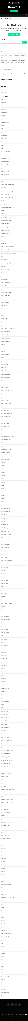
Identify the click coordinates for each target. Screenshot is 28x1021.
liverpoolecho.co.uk (7, 518)
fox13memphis (5, 348)
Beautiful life (5, 214)
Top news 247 (5, 809)
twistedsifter (5, 819)
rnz (3, 704)
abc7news (4, 135)
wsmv (3, 953)
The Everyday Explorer (7, 753)
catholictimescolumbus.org (9, 253)
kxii (3, 498)
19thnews (4, 112)
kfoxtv (3, 469)
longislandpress (6, 528)
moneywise (5, 577)
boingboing (5, 227)
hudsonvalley (5, 410)
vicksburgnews (6, 838)
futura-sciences (6, 377)
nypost (4, 655)
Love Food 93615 (6, 534)
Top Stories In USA (6, 812)
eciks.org (4, 305)
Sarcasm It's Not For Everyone (9, 708)
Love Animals (5, 531)
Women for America (7, 933)
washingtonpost (6, 855)
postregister (5, 681)
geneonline (5, 380)
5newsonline (5, 122)
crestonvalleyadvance (7, 292)
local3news (5, 524)
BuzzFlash (4, 243)
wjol (3, 917)
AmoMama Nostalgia (7, 168)
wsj (3, 950)
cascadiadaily (5, 250)
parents (4, 672)
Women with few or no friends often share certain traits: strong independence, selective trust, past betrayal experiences (13, 67)
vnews (3, 842)
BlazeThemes (14, 1016)
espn (3, 315)
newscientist (5, 629)
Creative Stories (6, 289)
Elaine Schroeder (6, 312)
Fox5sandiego (5, 364)
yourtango (4, 995)
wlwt (3, 927)
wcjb (3, 868)
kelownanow (5, 465)
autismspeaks (5, 194)
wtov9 (3, 969)
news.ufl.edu (5, 622)
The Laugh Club (6, 757)
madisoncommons (6, 541)
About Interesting (6, 142)
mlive (3, 570)
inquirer (4, 429)
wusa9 (4, 972)
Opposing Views (6, 662)
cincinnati (4, 266)
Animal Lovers (5, 171)
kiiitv (3, 472)
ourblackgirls (5, 665)
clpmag (4, 272)
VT (3, 845)
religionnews (5, 701)
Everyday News (6, 331)
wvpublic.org (5, 976)
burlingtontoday (6, 236)
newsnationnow (6, 632)
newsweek (4, 639)
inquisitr (4, 433)
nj (2, 642)
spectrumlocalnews (7, 740)
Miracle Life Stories (7, 560)
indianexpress (5, 426)
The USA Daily (5, 770)
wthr (3, 959)
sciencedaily (5, 717)
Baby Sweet (5, 204)
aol (3, 181)
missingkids (5, 567)
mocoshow (5, 573)
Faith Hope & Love (6, 338)
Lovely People (5, 537)
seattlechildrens (6, 724)
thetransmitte (5, 793)
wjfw (3, 914)
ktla (3, 492)
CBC (3, 256)
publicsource (5, 688)
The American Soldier (7, 750)
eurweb (4, 325)
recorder (4, 698)
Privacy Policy (15, 1009)
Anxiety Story (5, 178)
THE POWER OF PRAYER (8, 760)
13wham (4, 106)
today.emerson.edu (7, 806)
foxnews (4, 367)
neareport (4, 600)
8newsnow (5, 128)
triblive (4, 815)
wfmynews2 (5, 891)
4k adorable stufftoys (7, 119)
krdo (3, 479)
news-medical (6, 609)
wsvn (3, 956)
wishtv (4, 901)
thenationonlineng (6, 783)
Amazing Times (6, 158)
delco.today (5, 299)
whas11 (4, 894)
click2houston (5, 269)
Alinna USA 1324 (6, 151)
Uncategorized (6, 825)
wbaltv (4, 858)
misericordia (5, 564)
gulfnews (4, 394)
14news (4, 109)
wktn (3, 920)
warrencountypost (6, 851)
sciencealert (5, 714)
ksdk (3, 482)
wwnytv (4, 979)
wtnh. (3, 966)
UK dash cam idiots (7, 822)
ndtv (3, 596)
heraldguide (5, 400)
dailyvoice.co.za (6, 295)
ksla (3, 485)
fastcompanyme (6, 341)
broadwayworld (6, 233)
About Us (14, 1010)
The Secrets (5, 766)
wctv (3, 874)
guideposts (5, 387)
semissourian (5, 727)
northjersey (5, 645)
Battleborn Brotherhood (8, 207)
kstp (3, 488)
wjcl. (3, 910)
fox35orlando (5, 354)
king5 (3, 475)
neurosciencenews (7, 603)
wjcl (3, 907)
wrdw (3, 946)
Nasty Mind (5, 586)
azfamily (4, 200)
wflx (3, 887)
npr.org (4, 652)
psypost (4, 685)
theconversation (6, 776)
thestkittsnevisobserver (8, 789)
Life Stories (5, 514)
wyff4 (3, 982)
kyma (3, 501)
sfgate (3, 730)
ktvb (3, 495)
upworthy (4, 829)
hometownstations (7, 407)
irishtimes (4, 446)
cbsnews (4, 259)
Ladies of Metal (6, 508)
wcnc (3, 871)
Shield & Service (6, 734)
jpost (3, 456)
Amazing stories (6, 155)
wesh (3, 881)
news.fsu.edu (5, 616)
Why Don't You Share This (8, 897)
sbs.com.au (5, 711)
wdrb (3, 878)
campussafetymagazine (8, 246)
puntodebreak (5, 691)
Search (3, 39)
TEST (3, 747)
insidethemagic (6, 439)
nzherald (4, 658)
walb (3, 848)
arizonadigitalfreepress (8, 184)
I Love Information (6, 416)
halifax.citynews (6, 397)
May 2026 (4, 92)
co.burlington (5, 279)
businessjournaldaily (7, 240)
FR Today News (6, 371)
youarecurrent (5, 992)
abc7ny (4, 138)
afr (3, 145)
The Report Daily (6, 763)
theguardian (5, 780)
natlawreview (5, 593)
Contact (23, 1009)
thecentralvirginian (7, 773)
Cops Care (5, 286)
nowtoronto (5, 649)
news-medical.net (6, 613)
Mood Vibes (5, 580)
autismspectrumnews (7, 197)
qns (3, 694)
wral (3, 943)
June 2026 (5, 89)
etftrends (4, 318)
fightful (4, 344)
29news (4, 115)
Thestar (4, 786)
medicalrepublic (6, 544)
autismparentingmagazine (8, 191)
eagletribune (5, 302)
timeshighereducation (7, 799)
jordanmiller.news (6, 452)
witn (3, 904)
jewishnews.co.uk (6, 449)
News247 (14, 7)
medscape (5, 551)
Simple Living (5, 737)
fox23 (3, 351)
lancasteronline (6, 511)
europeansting (6, 322)
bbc (3, 210)
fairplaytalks (5, 335)
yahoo (3, 989)
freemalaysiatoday (7, 374)
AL (3, 148)
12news (4, 102)
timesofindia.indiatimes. (8, 802)
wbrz (3, 865)
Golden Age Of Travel (7, 384)
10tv (3, 99)
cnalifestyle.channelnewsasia (9, 276)
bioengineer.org (6, 223)
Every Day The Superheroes (9, 328)
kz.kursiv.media (6, 505)
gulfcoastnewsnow (7, 390)
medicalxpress (6, 547)
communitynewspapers (8, 282)
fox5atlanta (5, 361)
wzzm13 (4, 986)
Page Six (4, 668)
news (3, 606)
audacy (4, 187)
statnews (4, 743)
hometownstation (6, 403)
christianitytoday (6, 263)
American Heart (6, 165)
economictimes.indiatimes (8, 308)
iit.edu (3, 420)
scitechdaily (5, 721)
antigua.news (5, 174)
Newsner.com (5, 636)
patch (3, 675)
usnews (4, 832)
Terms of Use (6, 1009)
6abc (3, 125)
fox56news (5, 357)
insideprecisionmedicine (8, 436)
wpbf (3, 940)
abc (3, 132)
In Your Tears (5, 423)
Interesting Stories (6, 443)
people (4, 678)
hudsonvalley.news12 (7, 413)
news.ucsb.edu (6, 619)
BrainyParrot (5, 230)
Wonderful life (5, 937)
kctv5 (3, 462)
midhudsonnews (6, 554)
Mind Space (5, 557)
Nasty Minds (5, 590)
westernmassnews (7, 884)
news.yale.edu (5, 626)
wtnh (3, 963)
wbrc (3, 861)
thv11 (3, 796)
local (3, 521)
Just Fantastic (5, 459)
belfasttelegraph (6, 220)
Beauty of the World (7, 217)
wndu (3, 930)
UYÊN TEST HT (5, 835)
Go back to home (14, 34)
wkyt (3, 923)
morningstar (5, 583)
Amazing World (6, 161)
